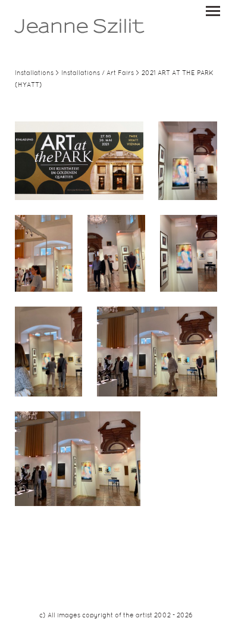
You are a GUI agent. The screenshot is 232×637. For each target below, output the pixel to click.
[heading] (79, 31)
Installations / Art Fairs (97, 73)
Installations (34, 73)
